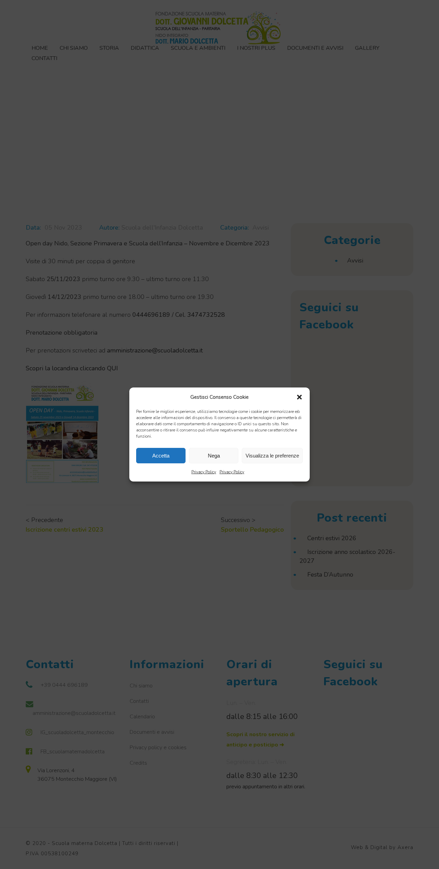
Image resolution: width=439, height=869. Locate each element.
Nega (214, 456)
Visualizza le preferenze (272, 456)
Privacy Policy (203, 472)
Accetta (160, 456)
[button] (299, 397)
